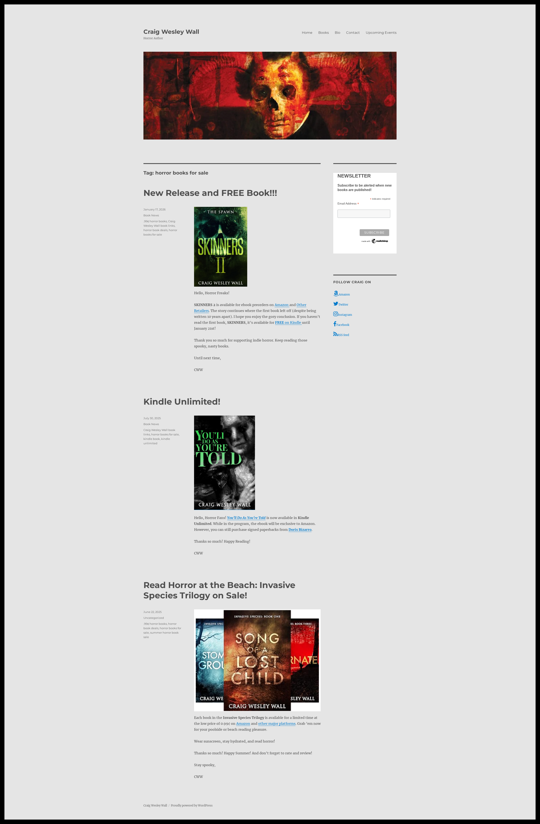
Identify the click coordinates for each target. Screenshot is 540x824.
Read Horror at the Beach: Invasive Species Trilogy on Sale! (219, 590)
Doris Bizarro (300, 529)
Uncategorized (153, 617)
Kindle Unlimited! (181, 401)
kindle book (151, 438)
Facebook (342, 325)
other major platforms (277, 723)
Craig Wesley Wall (171, 31)
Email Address (348, 204)
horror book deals (155, 230)
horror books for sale (165, 434)
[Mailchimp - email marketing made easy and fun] (375, 241)
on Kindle (288, 322)
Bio (337, 33)
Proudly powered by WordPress (192, 805)
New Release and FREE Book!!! (210, 193)
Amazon (282, 305)
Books (323, 33)
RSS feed (343, 335)
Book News (151, 215)
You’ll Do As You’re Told (246, 518)
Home (307, 33)
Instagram (345, 315)
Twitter (343, 304)
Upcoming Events (381, 33)
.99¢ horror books (155, 221)
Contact (353, 33)
